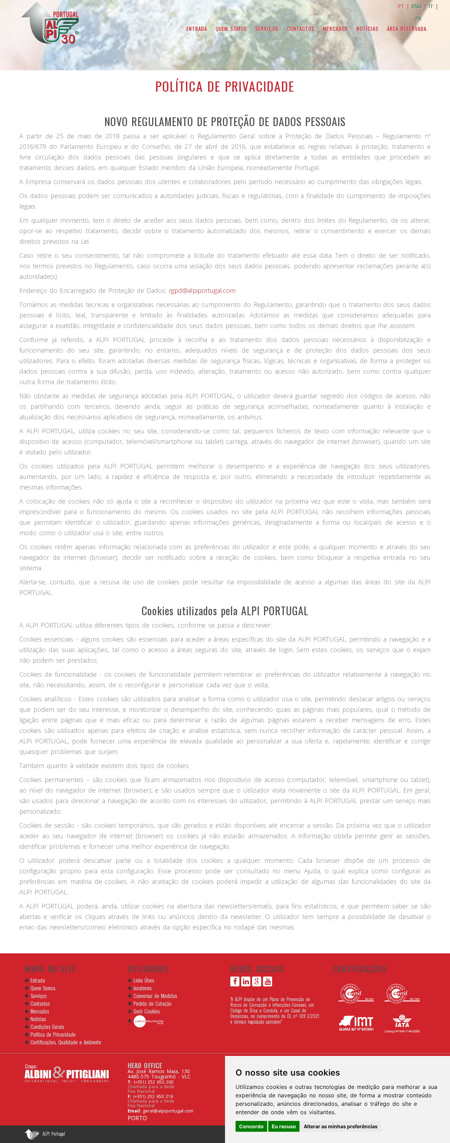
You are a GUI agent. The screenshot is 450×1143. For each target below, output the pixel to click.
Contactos (301, 28)
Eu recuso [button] (284, 1126)
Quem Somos (231, 28)
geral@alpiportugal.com (168, 1111)
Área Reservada (406, 28)
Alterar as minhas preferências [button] (341, 1126)
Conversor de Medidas (155, 995)
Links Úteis (144, 980)
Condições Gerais (47, 1026)
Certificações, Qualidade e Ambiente (66, 1042)
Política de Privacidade (53, 1034)
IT (431, 6)
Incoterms (143, 988)
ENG (416, 6)
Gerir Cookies (147, 1011)
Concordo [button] (251, 1126)
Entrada (196, 28)
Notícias (367, 28)
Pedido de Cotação (153, 1003)
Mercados (335, 28)
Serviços (266, 28)
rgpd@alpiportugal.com (202, 290)
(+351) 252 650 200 (153, 1082)
